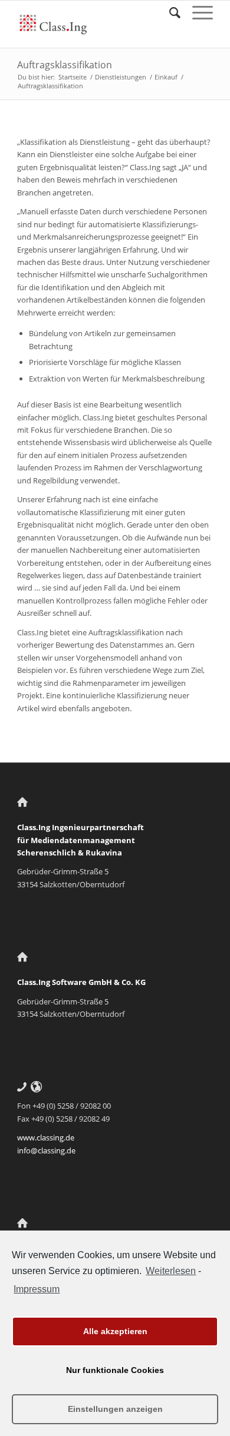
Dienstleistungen (120, 76)
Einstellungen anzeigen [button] (115, 1409)
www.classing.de (45, 1137)
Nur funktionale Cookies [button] (115, 1370)
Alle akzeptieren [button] (115, 1331)
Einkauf (166, 76)
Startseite (72, 76)
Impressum (37, 1289)
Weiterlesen (171, 1271)
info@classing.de (46, 1150)
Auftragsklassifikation (64, 64)
